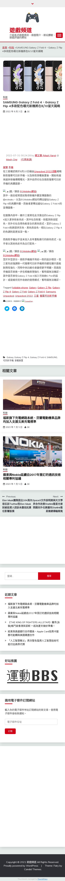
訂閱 (10, 731)
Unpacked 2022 (24, 295)
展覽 (5, 167)
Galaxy (32, 287)
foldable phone (20, 287)
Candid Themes (32, 869)
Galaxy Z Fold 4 (36, 291)
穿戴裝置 (19, 360)
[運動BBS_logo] (32, 683)
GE (28, 111)
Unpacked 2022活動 (45, 171)
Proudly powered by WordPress (21, 865)
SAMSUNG (52, 357)
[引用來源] (26, 159)
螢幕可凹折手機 (48, 295)
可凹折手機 (8, 360)
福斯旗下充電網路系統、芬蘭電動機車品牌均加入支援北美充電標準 (31, 420)
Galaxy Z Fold (19, 291)
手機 (10, 167)
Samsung (51, 291)
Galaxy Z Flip (44, 287)
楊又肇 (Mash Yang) (45, 155)
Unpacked (8, 295)
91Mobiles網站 (28, 191)
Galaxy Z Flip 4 (21, 357)
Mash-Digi (11, 159)
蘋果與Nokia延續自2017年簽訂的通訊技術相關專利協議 (32, 477)
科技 (5, 97)
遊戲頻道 (21, 30)
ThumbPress (42, 879)
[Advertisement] (32, 133)
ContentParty (28, 301)
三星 (36, 295)
